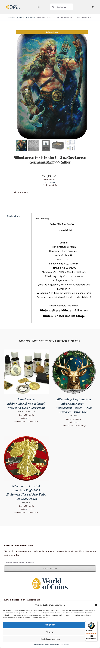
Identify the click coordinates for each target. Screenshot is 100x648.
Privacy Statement (52, 644)
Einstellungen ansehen (50, 639)
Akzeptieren (50, 625)
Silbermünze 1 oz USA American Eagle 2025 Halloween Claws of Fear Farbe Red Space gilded (26, 492)
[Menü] (95, 622)
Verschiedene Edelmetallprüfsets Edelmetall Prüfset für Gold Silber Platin (26, 403)
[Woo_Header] (13, 4)
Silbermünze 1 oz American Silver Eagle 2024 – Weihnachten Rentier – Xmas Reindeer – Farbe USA (73, 405)
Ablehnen (50, 632)
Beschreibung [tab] (13, 216)
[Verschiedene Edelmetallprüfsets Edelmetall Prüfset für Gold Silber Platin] (26, 351)
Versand (52, 182)
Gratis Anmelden (50, 568)
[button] (96, 605)
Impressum (65, 644)
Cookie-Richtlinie (37, 644)
